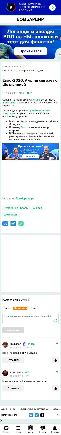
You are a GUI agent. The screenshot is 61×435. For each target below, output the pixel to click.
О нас (12, 409)
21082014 (15, 372)
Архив (4, 409)
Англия (37, 208)
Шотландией (9, 102)
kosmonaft (15, 344)
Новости (18, 66)
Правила (55, 409)
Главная (6, 66)
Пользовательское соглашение (33, 409)
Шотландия (11, 214)
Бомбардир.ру (25, 198)
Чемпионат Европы (16, 208)
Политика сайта (9, 415)
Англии (36, 99)
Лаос (23, 127)
